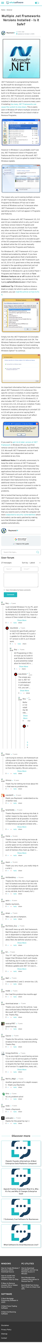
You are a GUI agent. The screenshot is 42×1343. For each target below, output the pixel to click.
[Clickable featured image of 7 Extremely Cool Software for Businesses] (21, 1208)
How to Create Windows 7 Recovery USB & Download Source (10, 1270)
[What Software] (14, 3)
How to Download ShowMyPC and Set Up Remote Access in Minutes (29, 1271)
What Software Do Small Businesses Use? (21, 1245)
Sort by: (25, 563)
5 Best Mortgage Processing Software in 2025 (9, 1300)
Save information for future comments (18, 590)
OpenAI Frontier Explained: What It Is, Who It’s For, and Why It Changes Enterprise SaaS (21, 1191)
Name (9, 569)
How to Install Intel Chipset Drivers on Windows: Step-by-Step (9, 1278)
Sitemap (4, 1334)
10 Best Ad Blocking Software (8, 1313)
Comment (10, 595)
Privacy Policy (6, 1330)
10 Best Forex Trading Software (9, 1307)
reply (15, 623)
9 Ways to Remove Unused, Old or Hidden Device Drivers (9, 1285)
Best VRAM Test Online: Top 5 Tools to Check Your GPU (30, 1287)
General (9, 10)
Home (3, 10)
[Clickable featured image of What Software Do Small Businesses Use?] (21, 1233)
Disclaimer (5, 1325)
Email (26, 569)
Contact (4, 1338)
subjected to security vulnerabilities (20, 515)
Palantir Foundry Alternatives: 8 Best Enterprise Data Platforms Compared (21, 1162)
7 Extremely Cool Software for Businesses (21, 1219)
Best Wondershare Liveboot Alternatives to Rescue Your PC (30, 1279)
